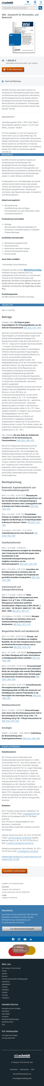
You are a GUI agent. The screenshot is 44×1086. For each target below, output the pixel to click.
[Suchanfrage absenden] (40, 8)
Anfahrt (4, 973)
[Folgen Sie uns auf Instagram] (19, 939)
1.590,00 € (21, 61)
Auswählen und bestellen (14, 871)
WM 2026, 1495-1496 (31, 738)
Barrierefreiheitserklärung (22, 1074)
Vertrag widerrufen (8, 1038)
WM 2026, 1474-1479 (22, 647)
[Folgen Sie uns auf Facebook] (13, 939)
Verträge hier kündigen (10, 1035)
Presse (4, 971)
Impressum (14, 1069)
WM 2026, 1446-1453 (25, 440)
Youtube (5, 995)
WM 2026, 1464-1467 (28, 564)
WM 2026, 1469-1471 (20, 611)
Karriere (4, 976)
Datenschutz (24, 1069)
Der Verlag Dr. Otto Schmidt (11, 968)
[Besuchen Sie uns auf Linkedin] (31, 939)
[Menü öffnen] (41, 2)
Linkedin (5, 992)
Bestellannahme (7, 1022)
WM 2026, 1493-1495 (10, 721)
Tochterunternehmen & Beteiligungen (15, 979)
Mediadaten (6, 984)
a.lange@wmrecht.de (31, 814)
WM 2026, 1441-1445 (32, 328)
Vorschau (5, 1016)
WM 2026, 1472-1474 (21, 624)
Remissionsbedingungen (10, 1019)
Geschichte (6, 982)
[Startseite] (22, 1057)
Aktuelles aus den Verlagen (11, 1008)
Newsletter (5, 1011)
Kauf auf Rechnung (13, 81)
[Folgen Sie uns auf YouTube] (25, 939)
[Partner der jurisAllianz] (22, 950)
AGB (32, 1069)
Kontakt (4, 987)
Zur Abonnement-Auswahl (22, 929)
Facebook (5, 990)
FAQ (3, 1024)
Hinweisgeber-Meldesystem (22, 1078)
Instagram (5, 998)
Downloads (6, 1014)
